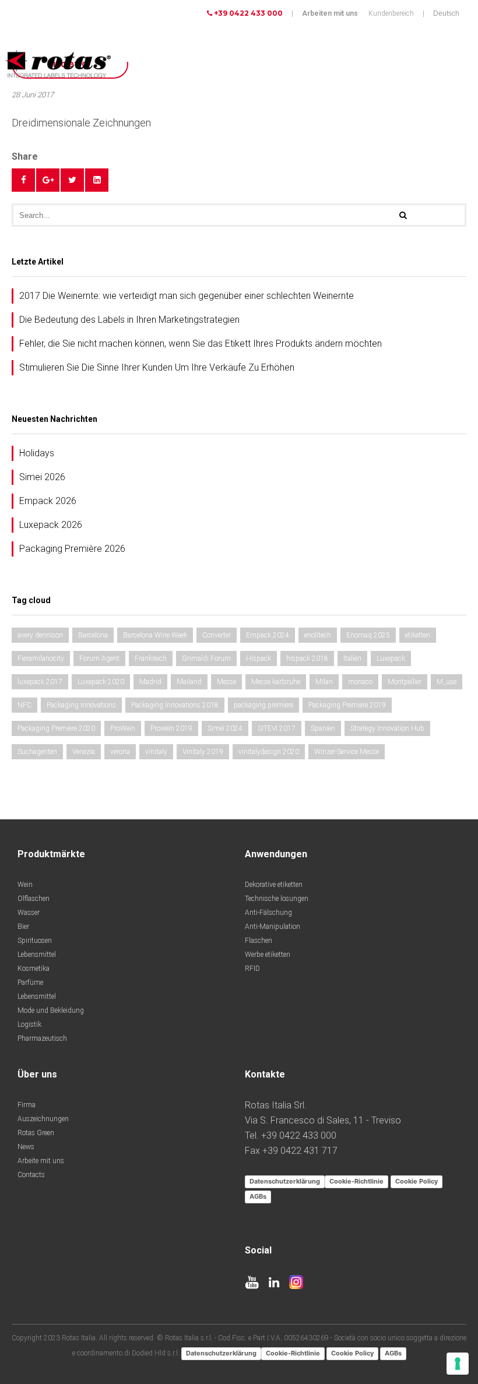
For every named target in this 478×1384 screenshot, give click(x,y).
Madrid (150, 682)
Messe (226, 682)
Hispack (258, 658)
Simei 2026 (42, 477)
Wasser (28, 912)
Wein (25, 885)
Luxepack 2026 (50, 524)
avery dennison (40, 635)
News (25, 1147)
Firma (26, 1105)
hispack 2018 (307, 658)
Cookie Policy (416, 1181)
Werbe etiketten (267, 954)
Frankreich (151, 658)
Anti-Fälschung (268, 912)
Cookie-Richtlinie (356, 1181)
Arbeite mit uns (40, 1161)
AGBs (257, 1196)
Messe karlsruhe (275, 682)
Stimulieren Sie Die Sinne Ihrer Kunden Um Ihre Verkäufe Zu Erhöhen (156, 367)
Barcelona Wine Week (155, 635)
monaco (360, 682)
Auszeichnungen (43, 1119)
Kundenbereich (391, 13)
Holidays (36, 453)
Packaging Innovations (81, 705)
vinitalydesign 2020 (268, 752)
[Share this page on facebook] (23, 180)
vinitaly (156, 752)
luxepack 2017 (39, 682)
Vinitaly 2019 (202, 752)
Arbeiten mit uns (330, 13)
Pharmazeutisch (42, 1038)
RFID (252, 968)
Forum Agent (99, 658)
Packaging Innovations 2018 (175, 705)
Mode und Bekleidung (50, 1010)
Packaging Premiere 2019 (347, 705)
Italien (352, 658)
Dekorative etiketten (274, 885)
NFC (24, 705)
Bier (23, 926)
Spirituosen (34, 940)
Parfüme (30, 982)
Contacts (31, 1175)
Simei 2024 (225, 728)
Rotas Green (35, 1133)
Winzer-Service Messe (346, 752)
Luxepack (391, 658)
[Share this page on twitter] (72, 180)
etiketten (417, 635)
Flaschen (258, 940)
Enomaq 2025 (368, 635)
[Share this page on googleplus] (47, 180)
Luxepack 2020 (101, 682)
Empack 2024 (267, 635)
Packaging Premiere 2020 (56, 728)
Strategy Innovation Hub (387, 728)
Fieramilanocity (40, 658)
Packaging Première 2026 (72, 548)
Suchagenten (37, 752)
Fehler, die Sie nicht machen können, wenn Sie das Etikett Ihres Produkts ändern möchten (200, 343)
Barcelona (93, 635)
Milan (324, 682)
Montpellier (404, 682)
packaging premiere (263, 705)
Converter (216, 635)
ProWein (122, 728)
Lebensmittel (36, 954)
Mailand (189, 682)
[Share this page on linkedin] (96, 180)
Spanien (323, 728)
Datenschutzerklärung (284, 1181)
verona (120, 752)
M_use (446, 682)
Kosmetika (33, 968)
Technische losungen (276, 899)
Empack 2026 (47, 500)
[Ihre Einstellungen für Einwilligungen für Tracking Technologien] (458, 1364)
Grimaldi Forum (206, 658)
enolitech (317, 635)
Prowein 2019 (171, 728)
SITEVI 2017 (277, 728)
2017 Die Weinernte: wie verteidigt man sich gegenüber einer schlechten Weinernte (186, 295)
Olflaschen (33, 899)
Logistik (29, 1024)
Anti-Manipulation (272, 926)
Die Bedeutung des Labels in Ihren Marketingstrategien (129, 319)
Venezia (83, 752)
